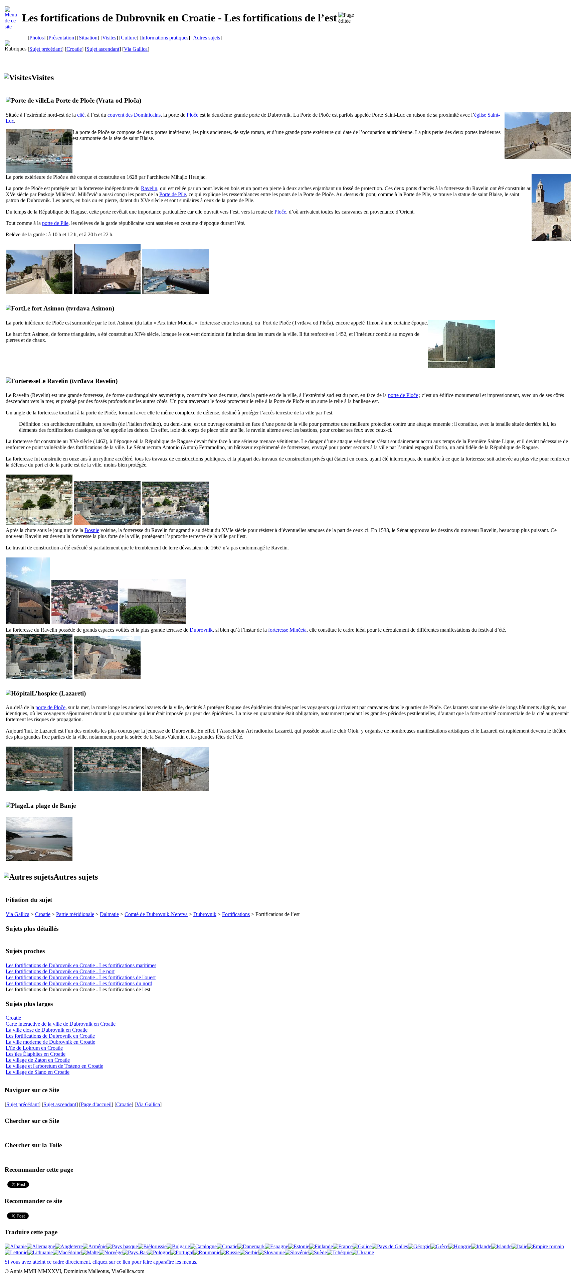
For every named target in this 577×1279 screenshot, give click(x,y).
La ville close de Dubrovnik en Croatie (46, 1030)
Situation (88, 37)
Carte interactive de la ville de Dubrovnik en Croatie (61, 1024)
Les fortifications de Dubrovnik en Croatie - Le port (60, 971)
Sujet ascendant (102, 49)
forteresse (287, 630)
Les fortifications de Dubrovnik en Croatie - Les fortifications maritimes (81, 965)
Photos (36, 37)
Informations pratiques (164, 37)
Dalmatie (109, 914)
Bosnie (91, 530)
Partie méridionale (75, 914)
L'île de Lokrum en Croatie (34, 1048)
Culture (129, 37)
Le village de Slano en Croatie (37, 1072)
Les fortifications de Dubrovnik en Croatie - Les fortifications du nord (79, 983)
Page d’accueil (96, 1104)
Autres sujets (206, 37)
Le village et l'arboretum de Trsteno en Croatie (54, 1066)
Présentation (61, 37)
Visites (109, 37)
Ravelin (149, 188)
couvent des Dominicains (134, 115)
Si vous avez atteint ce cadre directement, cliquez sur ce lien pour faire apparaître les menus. (101, 1262)
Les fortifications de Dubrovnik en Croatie (50, 1036)
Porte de (172, 194)
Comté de (156, 914)
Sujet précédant (45, 49)
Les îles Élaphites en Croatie (35, 1054)
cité (80, 115)
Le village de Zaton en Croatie (38, 1060)
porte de (55, 223)
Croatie (74, 49)
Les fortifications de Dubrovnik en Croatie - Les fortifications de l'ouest (81, 977)
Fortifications (236, 914)
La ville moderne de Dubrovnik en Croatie (50, 1042)
